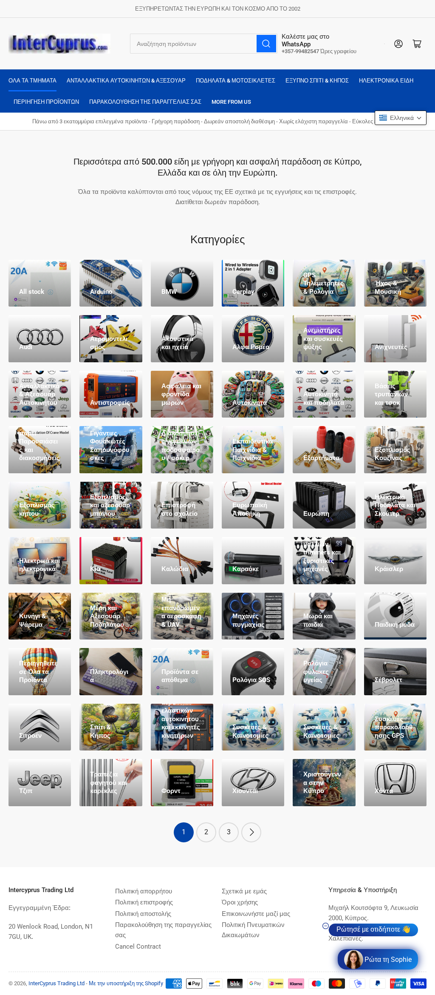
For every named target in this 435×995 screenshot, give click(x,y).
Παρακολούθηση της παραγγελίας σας (145, 102)
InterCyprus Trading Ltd (56, 983)
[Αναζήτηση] (266, 43)
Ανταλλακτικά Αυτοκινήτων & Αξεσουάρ (126, 80)
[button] (400, 118)
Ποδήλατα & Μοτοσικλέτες (235, 80)
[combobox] (203, 44)
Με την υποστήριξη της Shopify (126, 983)
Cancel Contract (138, 946)
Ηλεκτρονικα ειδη (386, 80)
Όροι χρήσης (240, 902)
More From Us (231, 102)
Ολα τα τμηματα (32, 80)
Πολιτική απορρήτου (143, 891)
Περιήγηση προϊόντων (46, 102)
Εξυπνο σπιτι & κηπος (317, 80)
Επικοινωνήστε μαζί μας (256, 914)
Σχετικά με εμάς (244, 891)
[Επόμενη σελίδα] (251, 832)
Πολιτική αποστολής (143, 914)
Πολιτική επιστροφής (144, 902)
